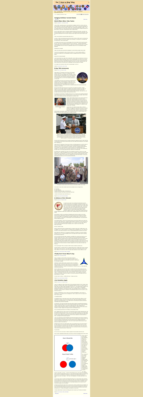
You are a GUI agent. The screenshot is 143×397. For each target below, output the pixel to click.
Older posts (56, 19)
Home (55, 11)
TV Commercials (80, 11)
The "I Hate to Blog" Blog (65, 2)
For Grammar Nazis (59, 11)
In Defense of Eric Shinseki (62, 198)
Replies (68, 251)
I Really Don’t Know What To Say (64, 253)
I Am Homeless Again (60, 280)
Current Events (59, 66)
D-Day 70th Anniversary (61, 68)
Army (58, 251)
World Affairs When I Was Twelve (64, 21)
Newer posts (86, 19)
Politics (65, 251)
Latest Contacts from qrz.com (58, 12)
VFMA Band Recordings (66, 11)
